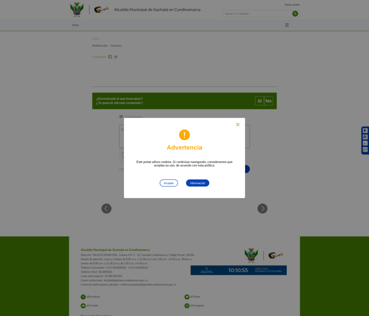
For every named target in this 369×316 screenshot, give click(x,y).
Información (197, 183)
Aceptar (169, 183)
